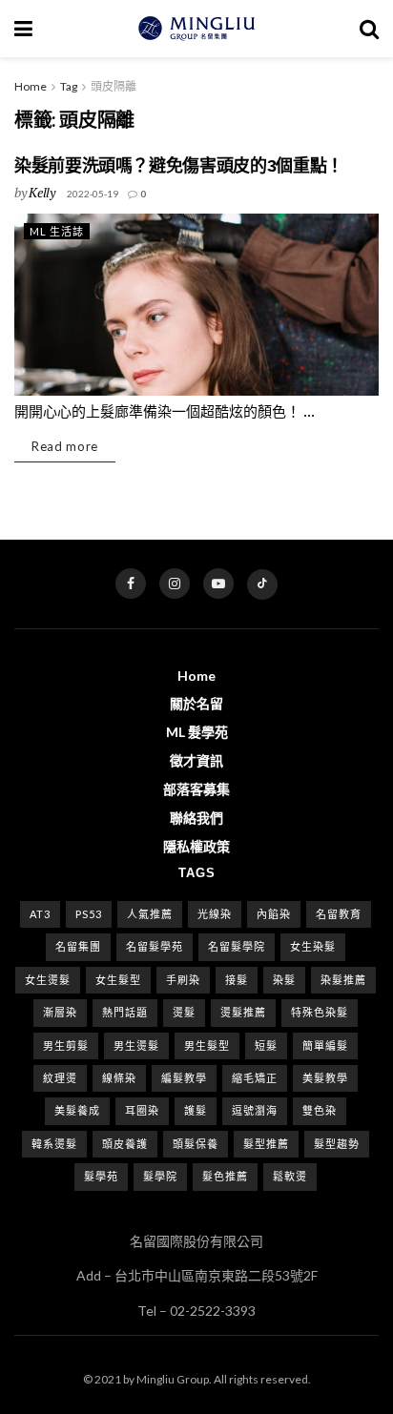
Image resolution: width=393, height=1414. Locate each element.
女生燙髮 (48, 979)
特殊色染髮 (319, 1012)
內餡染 (274, 914)
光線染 (214, 914)
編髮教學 (184, 1078)
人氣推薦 (150, 914)
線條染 (119, 1078)
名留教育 (339, 914)
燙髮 (184, 1012)
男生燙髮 (136, 1045)
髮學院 (160, 1176)
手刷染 (183, 979)
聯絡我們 (196, 817)
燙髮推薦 (243, 1012)
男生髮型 (207, 1045)
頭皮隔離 (113, 86)
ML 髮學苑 (197, 732)
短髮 (266, 1045)
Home (30, 86)
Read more (64, 446)
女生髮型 (118, 979)
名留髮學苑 (154, 946)
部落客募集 (196, 789)
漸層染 (60, 1012)
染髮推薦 (343, 979)
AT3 (40, 914)
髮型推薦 (266, 1143)
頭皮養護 (125, 1143)
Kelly (42, 192)
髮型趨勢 (337, 1143)
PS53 (88, 914)
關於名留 (196, 703)
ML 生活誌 (57, 231)
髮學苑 (101, 1176)
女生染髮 (313, 946)
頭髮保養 (195, 1143)
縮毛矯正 (255, 1078)
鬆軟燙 (290, 1176)
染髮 (284, 979)
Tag (68, 86)
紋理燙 (60, 1078)
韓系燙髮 (54, 1143)
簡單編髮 (325, 1045)
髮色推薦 (225, 1176)
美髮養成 (77, 1110)
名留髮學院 (236, 946)
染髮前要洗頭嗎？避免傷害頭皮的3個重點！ (178, 165)
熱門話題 (125, 1012)
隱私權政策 (196, 846)
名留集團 (78, 946)
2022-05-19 (92, 193)
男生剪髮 (66, 1045)
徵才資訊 (196, 760)
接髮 (236, 979)
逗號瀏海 (255, 1110)
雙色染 (319, 1110)
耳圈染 (142, 1110)
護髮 (195, 1110)
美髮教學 (325, 1078)
